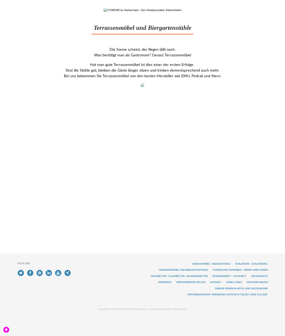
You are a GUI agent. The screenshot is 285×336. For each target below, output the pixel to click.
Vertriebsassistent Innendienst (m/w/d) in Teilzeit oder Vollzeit (227, 294)
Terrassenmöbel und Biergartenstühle (183, 270)
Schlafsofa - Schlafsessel (251, 264)
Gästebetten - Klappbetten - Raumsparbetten (179, 276)
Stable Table (234, 282)
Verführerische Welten (190, 282)
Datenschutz (259, 276)
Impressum (164, 282)
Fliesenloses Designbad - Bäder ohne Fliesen (240, 270)
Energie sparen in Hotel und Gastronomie (241, 288)
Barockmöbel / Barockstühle (211, 264)
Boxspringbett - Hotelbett (229, 276)
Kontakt (215, 282)
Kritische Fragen (257, 282)
